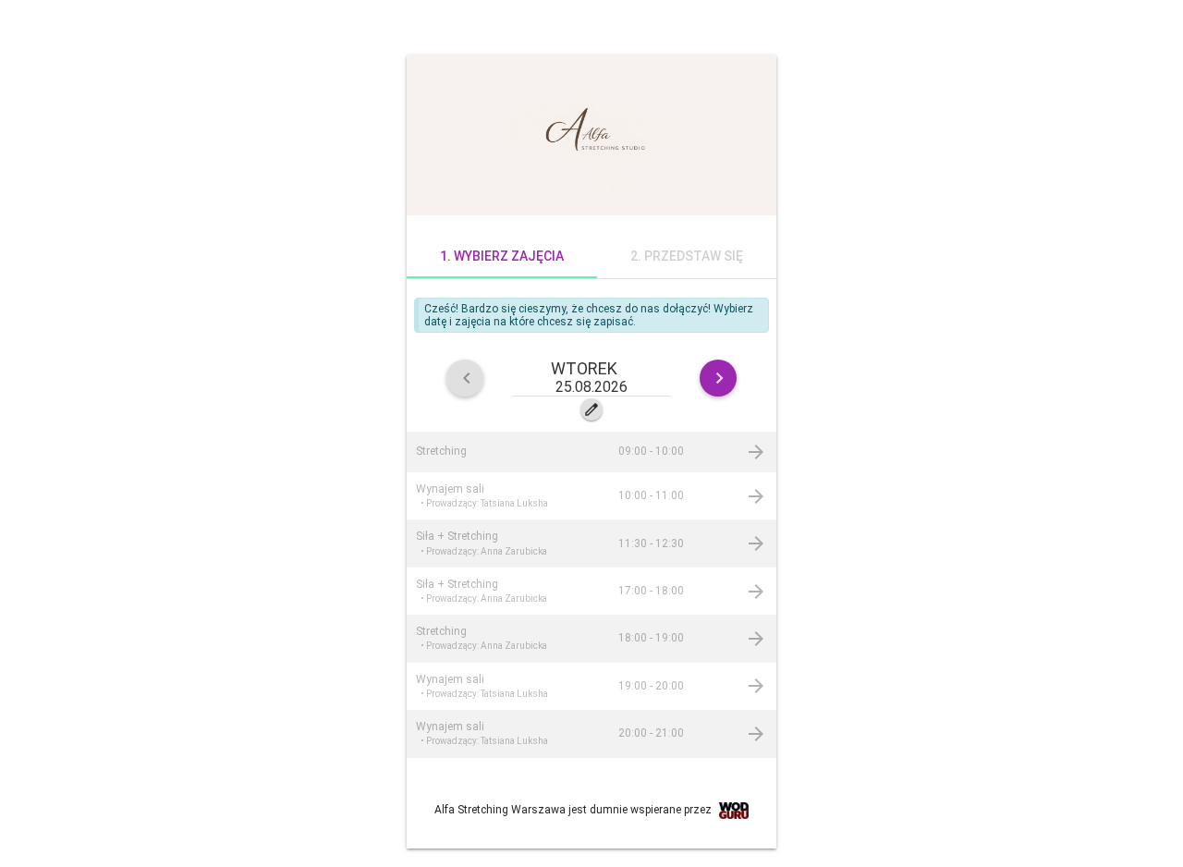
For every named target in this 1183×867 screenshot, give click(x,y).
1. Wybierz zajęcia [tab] (502, 256)
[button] (591, 377)
